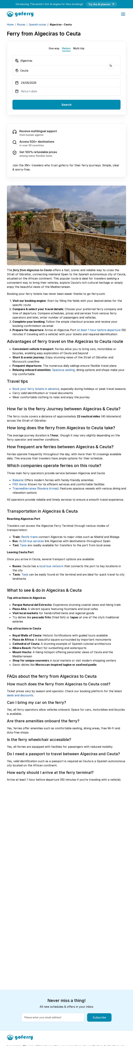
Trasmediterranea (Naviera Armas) (35, 488)
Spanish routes (37, 24)
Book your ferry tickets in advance (35, 389)
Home (10, 24)
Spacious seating (63, 370)
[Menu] (123, 14)
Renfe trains (29, 537)
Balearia (17, 480)
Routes (21, 24)
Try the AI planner (99, 4)
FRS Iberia (19, 484)
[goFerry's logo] (21, 13)
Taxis (23, 545)
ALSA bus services (31, 541)
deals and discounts (20, 695)
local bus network (51, 566)
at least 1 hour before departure (99, 330)
